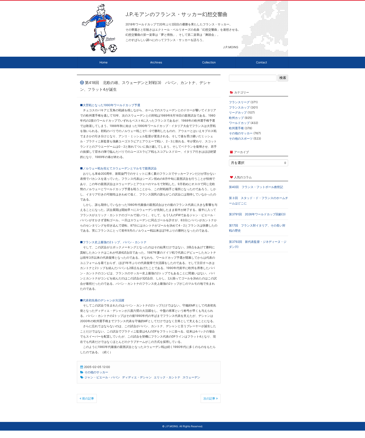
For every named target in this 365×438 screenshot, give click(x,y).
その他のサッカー (96, 372)
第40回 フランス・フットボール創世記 (256, 187)
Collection (209, 62)
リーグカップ (238, 112)
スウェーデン (191, 377)
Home (103, 62)
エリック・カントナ (167, 377)
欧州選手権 (236, 128)
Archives (156, 62)
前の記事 (87, 398)
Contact (261, 62)
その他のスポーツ (241, 138)
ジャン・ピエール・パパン (102, 377)
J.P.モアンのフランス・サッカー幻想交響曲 (176, 14)
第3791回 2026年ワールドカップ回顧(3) (257, 214)
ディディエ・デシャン (137, 377)
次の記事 (209, 398)
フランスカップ (239, 107)
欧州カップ (236, 117)
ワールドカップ (239, 123)
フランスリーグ (239, 102)
